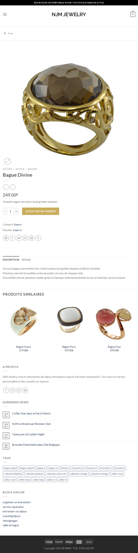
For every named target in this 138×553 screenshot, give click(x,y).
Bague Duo (114, 346)
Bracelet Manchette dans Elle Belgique (36, 444)
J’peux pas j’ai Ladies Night (28, 434)
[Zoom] (7, 161)
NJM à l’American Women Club (31, 423)
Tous (10, 33)
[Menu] (5, 14)
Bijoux (20, 168)
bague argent (10, 468)
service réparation (13, 506)
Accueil (7, 168)
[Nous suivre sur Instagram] (12, 390)
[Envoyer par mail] (25, 238)
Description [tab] (11, 259)
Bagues (32, 168)
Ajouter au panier (41, 211)
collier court (117, 473)
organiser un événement (17, 502)
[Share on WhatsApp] (6, 238)
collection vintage (78, 473)
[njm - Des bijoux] (69, 14)
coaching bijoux (11, 516)
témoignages (10, 520)
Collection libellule (13, 473)
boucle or (65, 468)
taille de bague (11, 525)
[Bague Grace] (24, 322)
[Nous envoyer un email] (19, 390)
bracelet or (105, 468)
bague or (17, 230)
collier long (24, 479)
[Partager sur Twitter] (19, 238)
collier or (51, 479)
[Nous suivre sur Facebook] (6, 390)
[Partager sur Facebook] (12, 238)
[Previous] (3, 329)
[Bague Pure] (69, 322)
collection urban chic (57, 473)
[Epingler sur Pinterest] (32, 238)
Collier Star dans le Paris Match (31, 413)
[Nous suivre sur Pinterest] (25, 390)
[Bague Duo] (114, 322)
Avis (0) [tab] (26, 259)
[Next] (135, 329)
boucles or (78, 468)
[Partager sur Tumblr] (38, 238)
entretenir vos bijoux (15, 511)
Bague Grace (23, 346)
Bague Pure (69, 346)
